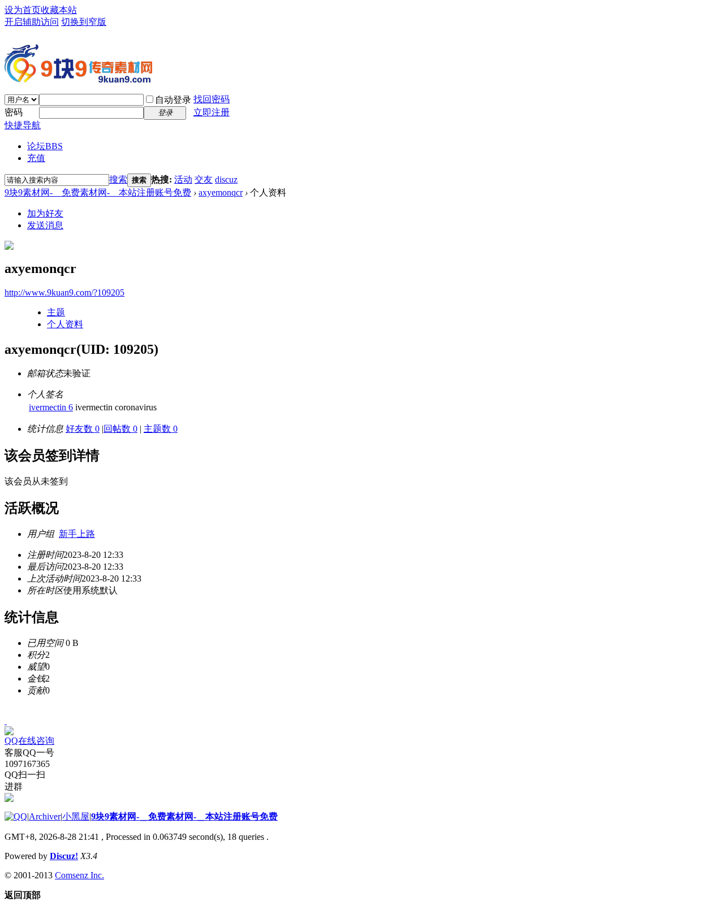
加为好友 (45, 213)
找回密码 (211, 99)
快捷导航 (23, 125)
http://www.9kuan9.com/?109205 (64, 292)
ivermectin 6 (51, 407)
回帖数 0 (120, 429)
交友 (204, 179)
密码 (14, 112)
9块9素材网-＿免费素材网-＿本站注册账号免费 (98, 192)
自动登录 (173, 100)
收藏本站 (59, 10)
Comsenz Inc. (79, 875)
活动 (183, 179)
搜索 (118, 179)
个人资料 (65, 324)
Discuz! (64, 856)
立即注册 (211, 112)
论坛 (45, 146)
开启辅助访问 (32, 22)
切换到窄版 (83, 22)
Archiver (45, 816)
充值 (36, 158)
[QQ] (16, 816)
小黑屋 (75, 816)
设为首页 (23, 10)
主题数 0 (161, 429)
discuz (226, 179)
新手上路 (77, 534)
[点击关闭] (6, 721)
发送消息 (45, 225)
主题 (56, 312)
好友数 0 (83, 429)
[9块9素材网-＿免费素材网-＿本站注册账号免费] (78, 78)
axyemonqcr (221, 192)
